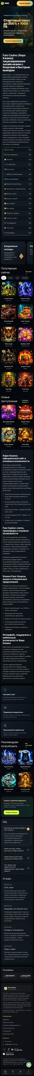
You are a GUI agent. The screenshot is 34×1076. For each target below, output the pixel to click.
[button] (17, 829)
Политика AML (7, 1031)
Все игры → (29, 272)
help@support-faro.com (10, 1044)
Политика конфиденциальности (11, 1025)
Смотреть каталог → (25, 401)
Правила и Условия (8, 1022)
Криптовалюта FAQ (8, 1034)
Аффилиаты (6, 1019)
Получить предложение (13, 41)
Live (17, 278)
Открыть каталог (11, 812)
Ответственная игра (8, 1028)
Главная (5, 1073)
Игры (13, 1073)
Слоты (10, 278)
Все (4, 278)
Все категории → (28, 745)
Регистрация (25, 3)
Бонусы (20, 1073)
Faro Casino (7, 1041)
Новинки (25, 278)
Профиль (28, 1073)
